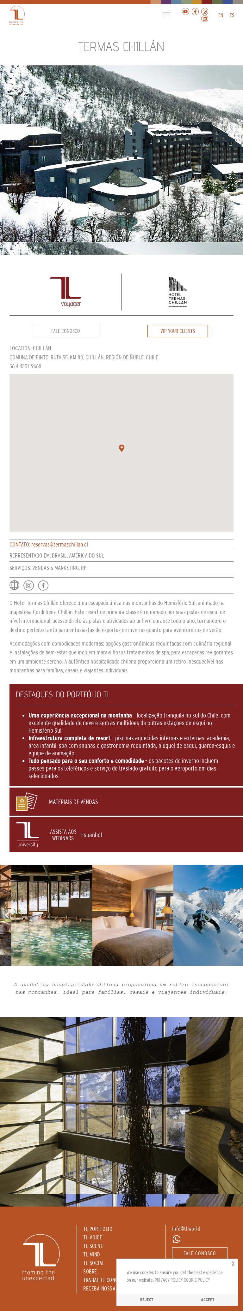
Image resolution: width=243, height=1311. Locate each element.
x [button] (233, 1263)
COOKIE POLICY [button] (197, 1280)
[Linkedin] (204, 18)
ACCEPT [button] (208, 1299)
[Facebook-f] (195, 11)
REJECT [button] (146, 1299)
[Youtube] (185, 11)
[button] (166, 15)
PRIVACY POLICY (169, 1280)
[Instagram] (204, 11)
